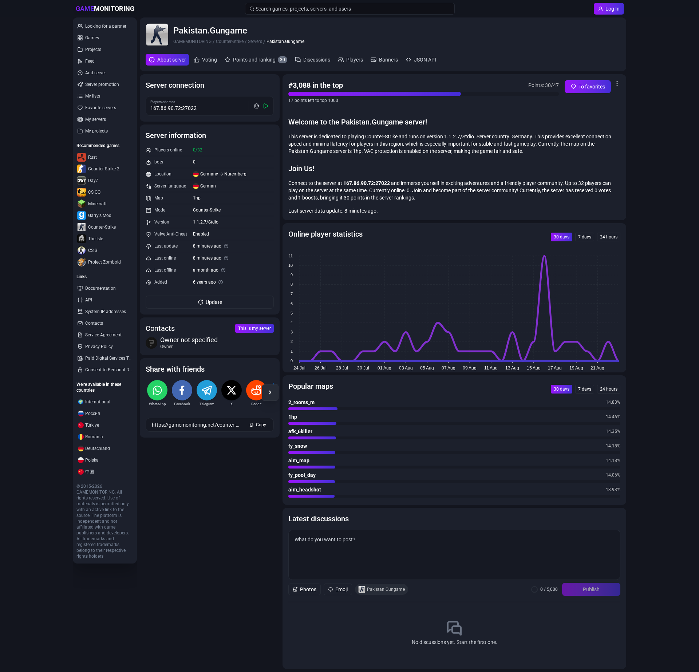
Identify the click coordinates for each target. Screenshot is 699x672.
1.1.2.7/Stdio (205, 222)
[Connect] (265, 106)
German (208, 186)
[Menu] (617, 83)
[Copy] (256, 106)
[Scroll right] (270, 392)
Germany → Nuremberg (223, 174)
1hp (197, 198)
